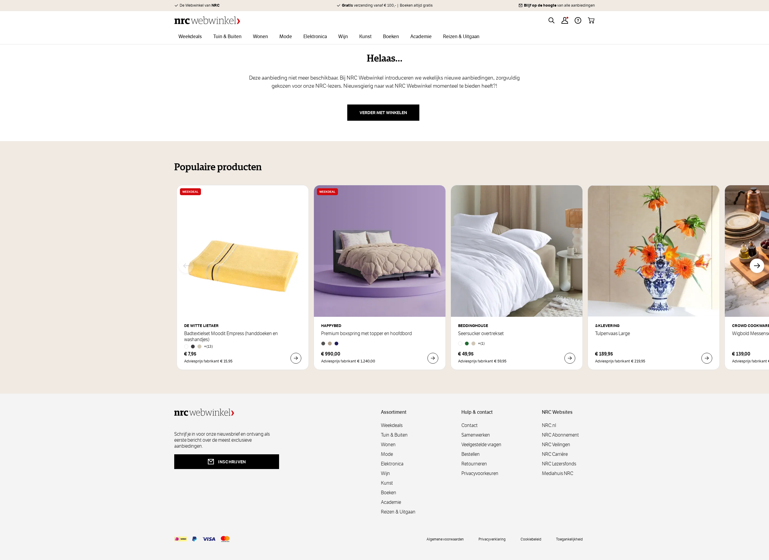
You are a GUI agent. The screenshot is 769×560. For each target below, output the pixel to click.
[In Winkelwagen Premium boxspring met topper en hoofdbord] (432, 358)
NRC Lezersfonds (559, 464)
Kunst (387, 483)
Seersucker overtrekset (481, 334)
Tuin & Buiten (394, 435)
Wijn (385, 473)
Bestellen (470, 454)
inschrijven (232, 462)
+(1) (481, 343)
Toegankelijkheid (569, 539)
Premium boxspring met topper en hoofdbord (366, 334)
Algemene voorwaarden (445, 539)
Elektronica (392, 464)
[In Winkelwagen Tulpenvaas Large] (706, 358)
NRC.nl (549, 425)
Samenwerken (475, 435)
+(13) (208, 346)
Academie (391, 502)
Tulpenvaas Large (612, 334)
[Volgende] (757, 266)
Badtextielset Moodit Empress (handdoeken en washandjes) (231, 337)
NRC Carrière (555, 454)
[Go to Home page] (207, 20)
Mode (387, 454)
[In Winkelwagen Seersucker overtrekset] (569, 358)
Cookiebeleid (531, 539)
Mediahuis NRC (557, 473)
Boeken (388, 492)
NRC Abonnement (560, 435)
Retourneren (474, 464)
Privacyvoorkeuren (479, 473)
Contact (469, 425)
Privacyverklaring (492, 539)
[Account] (564, 20)
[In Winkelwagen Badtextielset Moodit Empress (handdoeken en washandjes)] (295, 358)
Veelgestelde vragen (481, 444)
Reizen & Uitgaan (398, 512)
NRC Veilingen (556, 444)
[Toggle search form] (551, 20)
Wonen (388, 444)
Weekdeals (392, 425)
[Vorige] (186, 266)
